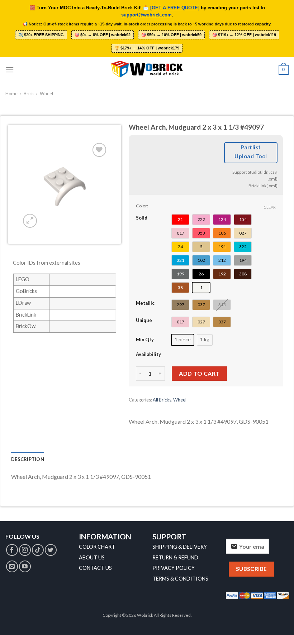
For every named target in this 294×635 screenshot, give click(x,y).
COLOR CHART (97, 547)
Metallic (145, 303)
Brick (29, 93)
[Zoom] (30, 221)
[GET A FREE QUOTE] (174, 7)
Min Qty (145, 339)
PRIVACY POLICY (173, 568)
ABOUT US (92, 557)
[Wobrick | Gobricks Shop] (147, 70)
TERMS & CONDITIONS (180, 579)
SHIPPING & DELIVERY (179, 547)
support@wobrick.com (146, 15)
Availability (148, 354)
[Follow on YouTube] (25, 566)
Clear (270, 207)
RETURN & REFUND (175, 557)
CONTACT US (95, 568)
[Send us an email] (12, 566)
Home (11, 93)
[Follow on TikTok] (38, 550)
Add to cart (199, 373)
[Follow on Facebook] (12, 550)
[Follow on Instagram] (25, 550)
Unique (144, 320)
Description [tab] (27, 459)
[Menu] (9, 69)
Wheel (46, 93)
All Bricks (162, 400)
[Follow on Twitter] (51, 550)
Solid (141, 218)
